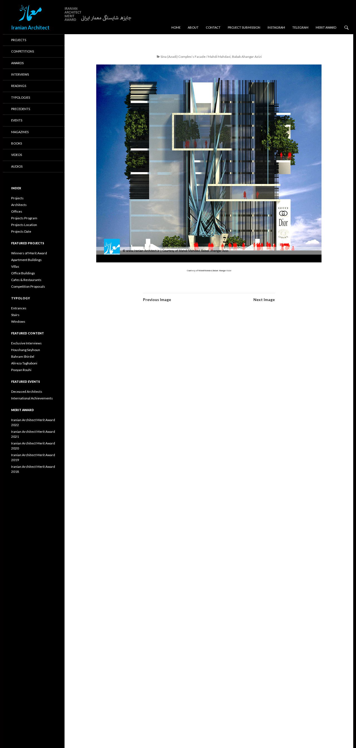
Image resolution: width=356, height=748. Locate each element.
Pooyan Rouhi (21, 370)
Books (16, 143)
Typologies (20, 97)
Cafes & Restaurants (26, 280)
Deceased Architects (26, 391)
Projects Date (21, 231)
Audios (17, 166)
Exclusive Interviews (26, 343)
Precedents (20, 109)
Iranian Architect (30, 27)
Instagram (276, 27)
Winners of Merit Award (29, 253)
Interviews (20, 74)
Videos (16, 154)
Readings (18, 86)
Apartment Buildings (26, 260)
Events (16, 120)
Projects (18, 40)
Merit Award (326, 27)
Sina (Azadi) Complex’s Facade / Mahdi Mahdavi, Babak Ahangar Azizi (211, 56)
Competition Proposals (28, 286)
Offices (16, 211)
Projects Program (24, 218)
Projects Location (24, 225)
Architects (19, 205)
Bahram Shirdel (22, 356)
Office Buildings (23, 273)
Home (176, 27)
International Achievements (32, 398)
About (193, 27)
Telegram (300, 27)
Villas (15, 266)
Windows (18, 321)
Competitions (22, 51)
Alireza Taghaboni (24, 363)
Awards (17, 63)
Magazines (20, 132)
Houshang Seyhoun (25, 350)
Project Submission (244, 27)
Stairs (15, 315)
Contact (213, 27)
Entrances (18, 308)
